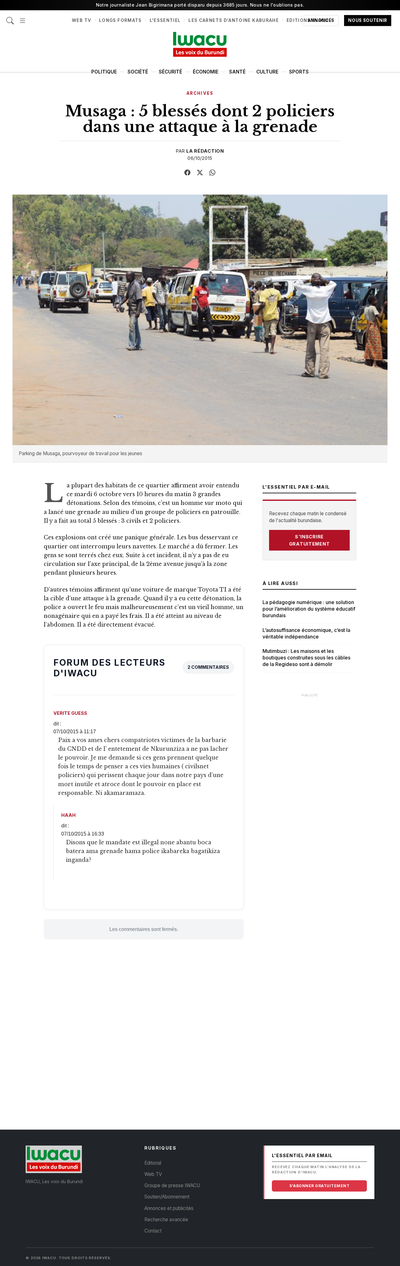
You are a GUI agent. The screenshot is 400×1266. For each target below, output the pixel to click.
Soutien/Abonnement (166, 1197)
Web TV (81, 20)
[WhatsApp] (212, 173)
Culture (267, 72)
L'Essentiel (165, 20)
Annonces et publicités (168, 1208)
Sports (299, 72)
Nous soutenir (367, 20)
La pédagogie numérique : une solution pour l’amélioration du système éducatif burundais (308, 608)
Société (138, 72)
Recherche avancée (166, 1220)
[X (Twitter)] (200, 173)
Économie (205, 72)
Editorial (152, 1163)
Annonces (321, 20)
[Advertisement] (309, 795)
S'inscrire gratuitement (309, 540)
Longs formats (120, 20)
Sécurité (170, 72)
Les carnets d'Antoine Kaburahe (233, 20)
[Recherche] (10, 17)
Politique (104, 72)
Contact (153, 1231)
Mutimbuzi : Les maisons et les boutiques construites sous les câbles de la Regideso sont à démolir (306, 657)
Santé (237, 72)
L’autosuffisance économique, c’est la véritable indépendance (306, 633)
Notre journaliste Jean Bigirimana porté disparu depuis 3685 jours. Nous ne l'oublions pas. (200, 5)
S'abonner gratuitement (319, 1185)
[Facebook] (187, 173)
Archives (200, 93)
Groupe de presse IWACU (172, 1185)
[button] (22, 17)
